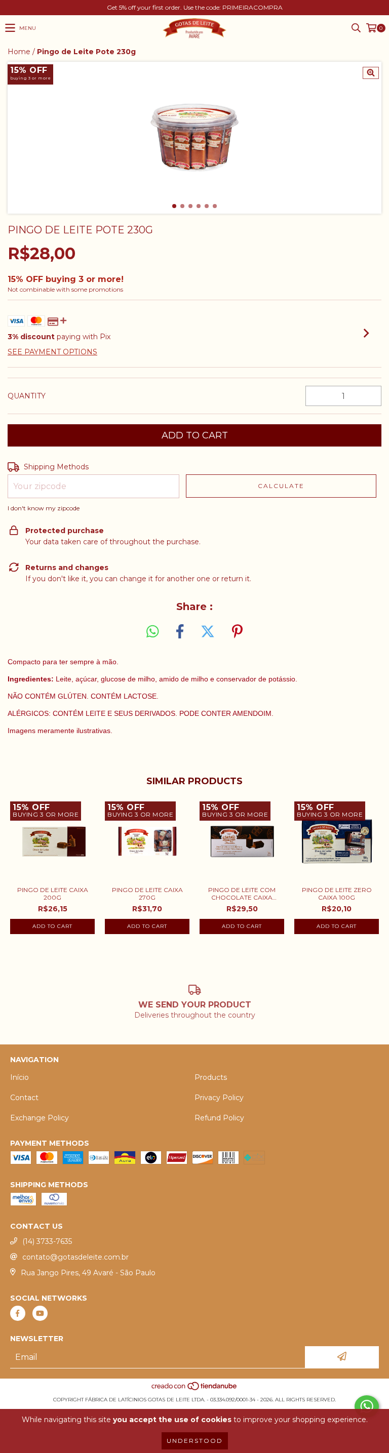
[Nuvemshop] (194, 1389)
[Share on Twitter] (207, 632)
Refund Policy (219, 1117)
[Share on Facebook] (180, 632)
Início (19, 1077)
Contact (24, 1097)
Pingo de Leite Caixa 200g (52, 893)
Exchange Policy (39, 1117)
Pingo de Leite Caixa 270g (147, 893)
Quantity (27, 395)
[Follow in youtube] (40, 1313)
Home (19, 51)
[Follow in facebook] (17, 1313)
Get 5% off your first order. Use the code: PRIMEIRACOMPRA (195, 7)
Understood (195, 1440)
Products (210, 1077)
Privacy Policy (219, 1097)
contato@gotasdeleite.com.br (75, 1257)
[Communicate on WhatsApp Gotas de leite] (367, 1406)
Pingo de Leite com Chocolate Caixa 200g (242, 893)
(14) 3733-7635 (47, 1241)
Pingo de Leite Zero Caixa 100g (337, 893)
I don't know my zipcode (44, 508)
